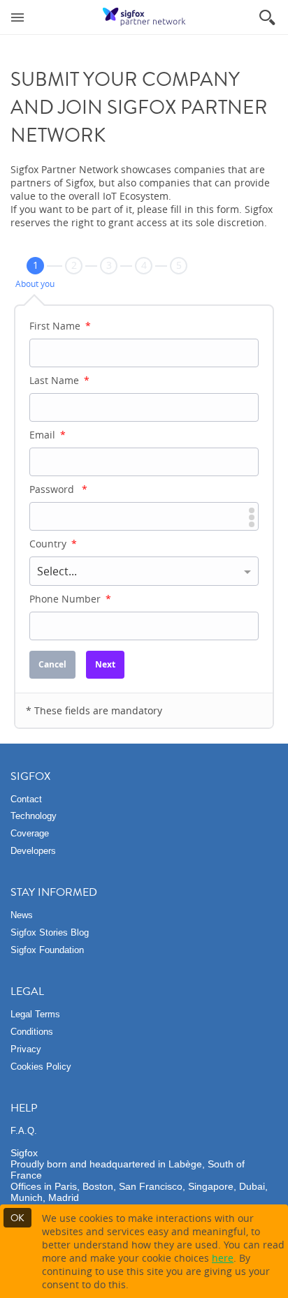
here (222, 1257)
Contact (26, 799)
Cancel (52, 664)
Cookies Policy (40, 1066)
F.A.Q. (23, 1131)
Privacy (25, 1049)
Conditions (31, 1031)
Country (53, 543)
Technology (33, 816)
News (21, 915)
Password (58, 489)
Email (47, 434)
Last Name (59, 380)
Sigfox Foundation (47, 950)
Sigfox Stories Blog (49, 932)
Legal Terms (35, 1014)
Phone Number (70, 598)
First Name (60, 325)
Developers (33, 851)
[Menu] (17, 17)
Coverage (29, 833)
